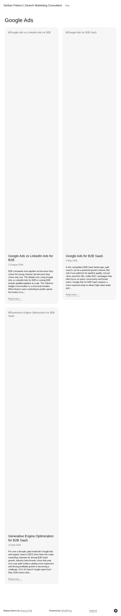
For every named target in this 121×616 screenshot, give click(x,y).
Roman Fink (26, 610)
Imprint (93, 610)
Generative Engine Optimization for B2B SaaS (31, 538)
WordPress (66, 610)
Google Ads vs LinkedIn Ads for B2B (30, 258)
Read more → (15, 298)
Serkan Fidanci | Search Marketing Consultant (33, 5)
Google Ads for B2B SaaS (84, 256)
